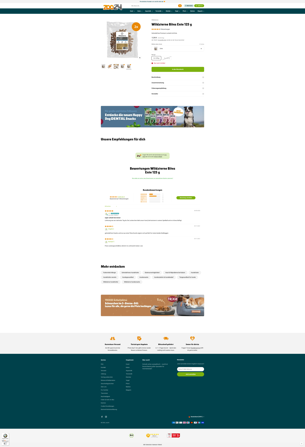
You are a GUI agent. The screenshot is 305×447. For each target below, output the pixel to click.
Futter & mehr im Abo (107, 399)
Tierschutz (104, 393)
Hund (131, 11)
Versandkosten (162, 40)
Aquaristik (148, 11)
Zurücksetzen (173, 5)
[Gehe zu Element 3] (116, 66)
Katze (139, 11)
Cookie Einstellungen (107, 406)
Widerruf (160, 444)
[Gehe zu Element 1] (103, 66)
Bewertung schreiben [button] (186, 197)
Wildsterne (155, 20)
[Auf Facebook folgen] (102, 417)
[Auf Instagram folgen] (106, 417)
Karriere (103, 403)
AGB (144, 444)
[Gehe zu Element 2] (109, 66)
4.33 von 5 (121, 197)
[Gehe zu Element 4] (122, 66)
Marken (192, 11)
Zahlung (103, 374)
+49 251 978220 (158, 156)
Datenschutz (149, 444)
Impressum (154, 444)
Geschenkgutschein (107, 383)
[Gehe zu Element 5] (128, 66)
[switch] (5, 444)
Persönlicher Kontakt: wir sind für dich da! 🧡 (152, 1)
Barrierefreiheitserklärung (109, 409)
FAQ (102, 364)
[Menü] (8, 434)
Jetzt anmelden (191, 374)
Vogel (176, 11)
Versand (103, 370)
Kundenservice (195, 348)
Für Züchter (104, 390)
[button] (156, 29)
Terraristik (158, 11)
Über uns (104, 387)
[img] (109, 211)
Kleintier (168, 11)
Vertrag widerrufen (107, 377)
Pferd (184, 11)
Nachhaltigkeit (105, 396)
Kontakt (103, 367)
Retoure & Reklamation (108, 380)
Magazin (200, 11)
